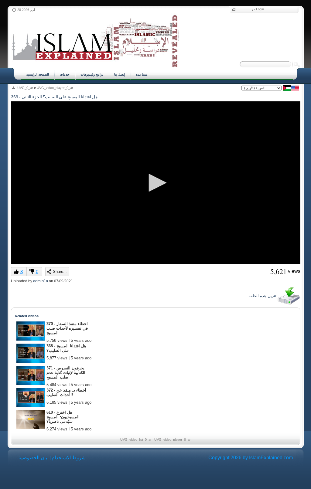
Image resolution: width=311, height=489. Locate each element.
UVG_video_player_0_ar (55, 88)
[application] (155, 182)
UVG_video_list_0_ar (136, 439)
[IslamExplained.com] (95, 40)
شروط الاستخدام (69, 457)
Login (260, 9)
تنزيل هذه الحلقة (263, 296)
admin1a (40, 281)
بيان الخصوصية (34, 457)
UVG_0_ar (25, 88)
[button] (155, 182)
